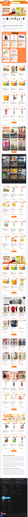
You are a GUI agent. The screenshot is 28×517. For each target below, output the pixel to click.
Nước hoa (4, 365)
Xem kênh (23, 153)
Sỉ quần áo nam (10, 497)
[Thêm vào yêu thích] (3, 34)
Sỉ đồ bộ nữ (9, 500)
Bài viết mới (4, 124)
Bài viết (11, 483)
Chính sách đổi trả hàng (12, 485)
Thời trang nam (4, 292)
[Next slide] (25, 11)
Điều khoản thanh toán (18, 488)
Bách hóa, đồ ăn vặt (5, 251)
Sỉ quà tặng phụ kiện (10, 505)
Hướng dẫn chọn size (18, 485)
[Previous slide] (2, 11)
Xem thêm (13, 121)
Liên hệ (11, 490)
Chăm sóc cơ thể (5, 217)
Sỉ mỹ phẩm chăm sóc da (4, 497)
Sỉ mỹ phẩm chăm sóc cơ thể (4, 499)
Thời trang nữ (4, 333)
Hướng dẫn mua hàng (18, 483)
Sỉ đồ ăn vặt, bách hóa (4, 505)
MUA (6, 46)
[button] (11, 14)
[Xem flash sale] (1, 513)
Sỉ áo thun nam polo (10, 502)
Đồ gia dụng (4, 407)
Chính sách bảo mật (12, 488)
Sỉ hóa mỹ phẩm (4, 500)
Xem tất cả (23, 124)
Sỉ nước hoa (3, 502)
